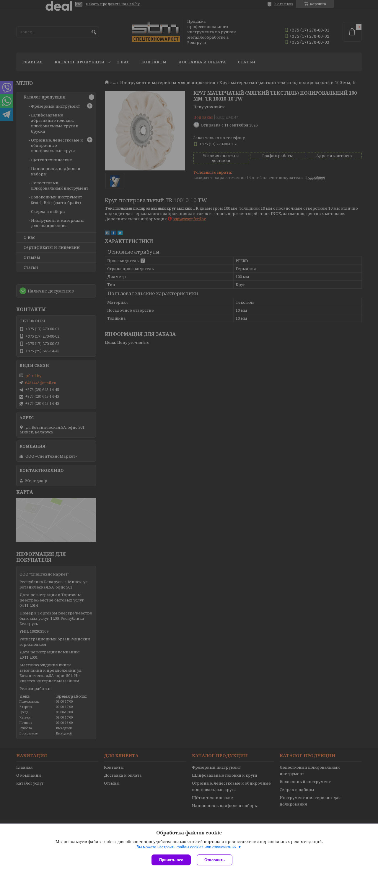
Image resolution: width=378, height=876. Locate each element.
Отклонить (214, 860)
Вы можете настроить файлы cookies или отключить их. (187, 847)
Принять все (171, 860)
